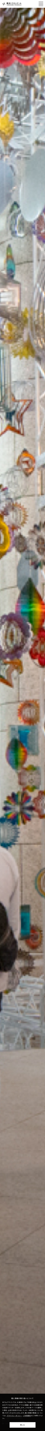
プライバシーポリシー (14, 1416)
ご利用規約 (27, 1416)
